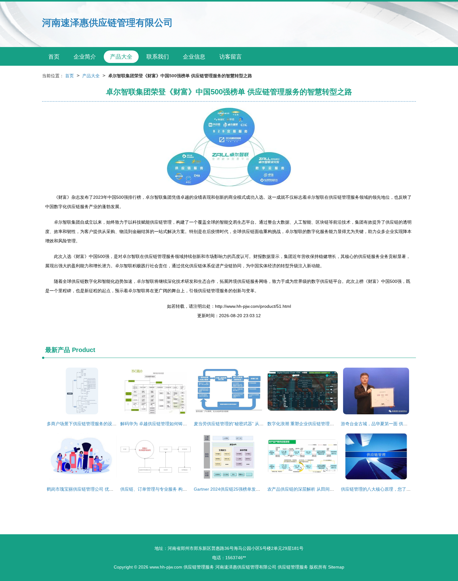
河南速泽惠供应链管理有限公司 (107, 22)
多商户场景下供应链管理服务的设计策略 (86, 423)
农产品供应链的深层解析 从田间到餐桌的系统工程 (316, 489)
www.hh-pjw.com (166, 566)
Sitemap (336, 566)
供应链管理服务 (199, 566)
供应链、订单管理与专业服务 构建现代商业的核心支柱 (173, 489)
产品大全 (121, 57)
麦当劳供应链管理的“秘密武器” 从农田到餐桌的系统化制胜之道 (255, 423)
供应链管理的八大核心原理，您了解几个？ (382, 489)
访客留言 (230, 57)
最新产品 (57, 349)
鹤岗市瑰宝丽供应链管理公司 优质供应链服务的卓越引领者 (104, 489)
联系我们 (157, 57)
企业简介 (85, 57)
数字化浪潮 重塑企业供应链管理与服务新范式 (311, 423)
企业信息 (194, 57)
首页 (54, 57)
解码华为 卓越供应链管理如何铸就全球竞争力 (164, 423)
